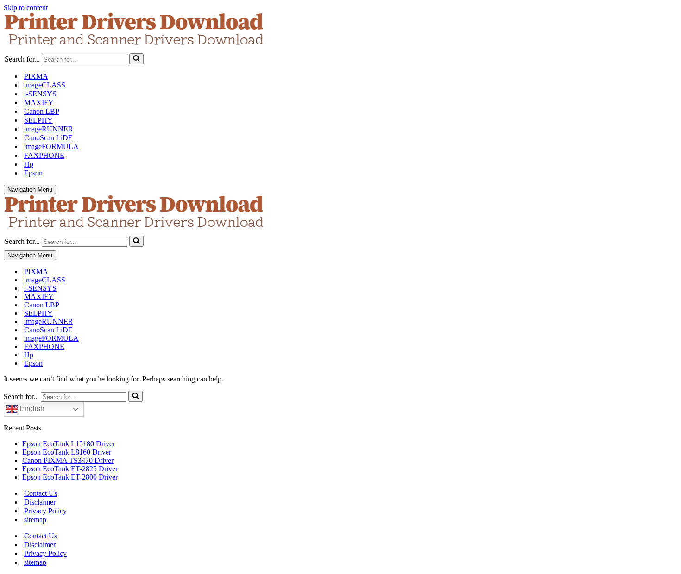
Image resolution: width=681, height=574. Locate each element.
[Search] (136, 58)
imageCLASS (44, 85)
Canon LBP (41, 111)
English (31, 408)
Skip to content (26, 8)
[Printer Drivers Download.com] (340, 31)
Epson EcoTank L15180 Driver (68, 444)
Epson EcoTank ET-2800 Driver (70, 477)
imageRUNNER (48, 129)
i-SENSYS (40, 94)
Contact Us (40, 493)
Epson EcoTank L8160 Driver (66, 452)
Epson (33, 173)
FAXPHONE (44, 155)
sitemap (35, 520)
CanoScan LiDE (48, 138)
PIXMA (36, 76)
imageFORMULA (51, 146)
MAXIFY (39, 102)
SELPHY (38, 120)
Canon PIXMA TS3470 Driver (68, 460)
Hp (28, 164)
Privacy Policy (45, 511)
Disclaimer (40, 502)
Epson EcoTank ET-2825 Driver (70, 469)
